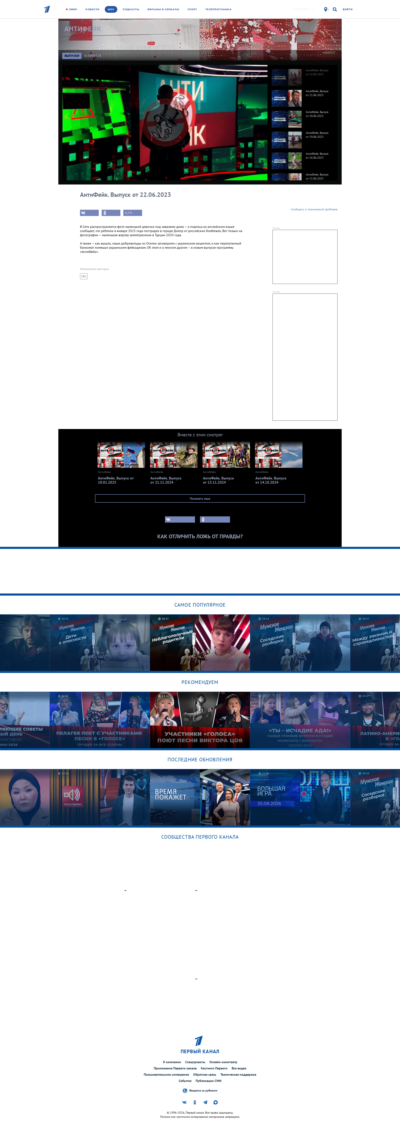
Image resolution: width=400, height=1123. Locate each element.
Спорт (192, 9)
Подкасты (131, 9)
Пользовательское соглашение (166, 1074)
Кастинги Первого (214, 1068)
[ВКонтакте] (89, 213)
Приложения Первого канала (175, 1068)
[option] (302, 75)
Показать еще (200, 498)
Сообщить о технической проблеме (314, 209)
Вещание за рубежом (203, 1090)
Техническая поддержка (238, 1074)
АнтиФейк (82, 29)
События (185, 1081)
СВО (83, 276)
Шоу (111, 9)
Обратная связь (204, 1074)
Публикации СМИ (208, 1081)
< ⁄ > (128, 213)
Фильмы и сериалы (163, 9)
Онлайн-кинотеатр (223, 1062)
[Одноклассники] (111, 213)
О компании (172, 1062)
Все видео (239, 1068)
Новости (92, 9)
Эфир (73, 9)
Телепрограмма (218, 9)
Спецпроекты (195, 1062)
